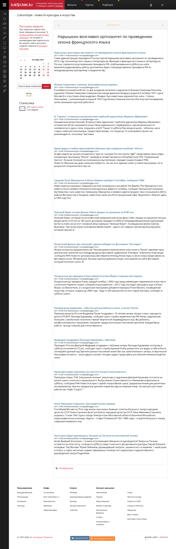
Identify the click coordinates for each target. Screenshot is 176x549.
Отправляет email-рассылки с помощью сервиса (49, 4)
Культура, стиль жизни (137, 519)
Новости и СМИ (134, 501)
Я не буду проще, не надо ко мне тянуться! (34, 35)
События (73, 510)
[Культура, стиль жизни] (4, 52)
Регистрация (22, 497)
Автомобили (101, 492)
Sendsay (73, 501)
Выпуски (71, 4)
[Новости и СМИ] (4, 57)
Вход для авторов (24, 492)
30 (48, 75)
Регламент (21, 501)
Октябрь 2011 (38, 60)
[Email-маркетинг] (4, 91)
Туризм (99, 497)
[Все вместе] (4, 14)
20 (34, 72)
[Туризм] (4, 81)
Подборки (107, 4)
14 (39, 69)
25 (25, 75)
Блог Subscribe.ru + (52, 497)
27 (34, 75)
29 (43, 75)
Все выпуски (113, 25)
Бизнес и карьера (103, 505)
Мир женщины (102, 501)
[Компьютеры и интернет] (4, 47)
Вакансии (48, 505)
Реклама (73, 492)
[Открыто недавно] (4, 19)
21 (39, 72)
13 (34, 69)
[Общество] (4, 62)
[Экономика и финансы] (4, 86)
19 (30, 72)
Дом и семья (132, 514)
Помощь (21, 505)
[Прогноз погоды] (4, 67)
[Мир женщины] (4, 38)
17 (21, 72)
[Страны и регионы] (4, 76)
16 (48, 69)
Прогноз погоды (134, 497)
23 (48, 72)
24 (21, 75)
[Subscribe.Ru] (21, 5)
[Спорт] (4, 71)
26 (30, 75)
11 (25, 69)
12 (30, 69)
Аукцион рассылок (78, 505)
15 (43, 69)
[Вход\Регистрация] (151, 5)
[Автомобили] (4, 23)
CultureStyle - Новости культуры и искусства (46, 15)
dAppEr (29, 95)
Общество (131, 510)
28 (39, 75)
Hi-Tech (99, 517)
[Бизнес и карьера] (4, 28)
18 (25, 72)
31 (21, 78)
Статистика (26, 103)
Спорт (130, 492)
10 (21, 69)
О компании (49, 492)
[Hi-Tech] (4, 43)
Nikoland (164, 537)
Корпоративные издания (80, 497)
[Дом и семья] (4, 33)
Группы (89, 4)
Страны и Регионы (135, 505)
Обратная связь (50, 510)
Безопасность (49, 501)
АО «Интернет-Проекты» (41, 537)
